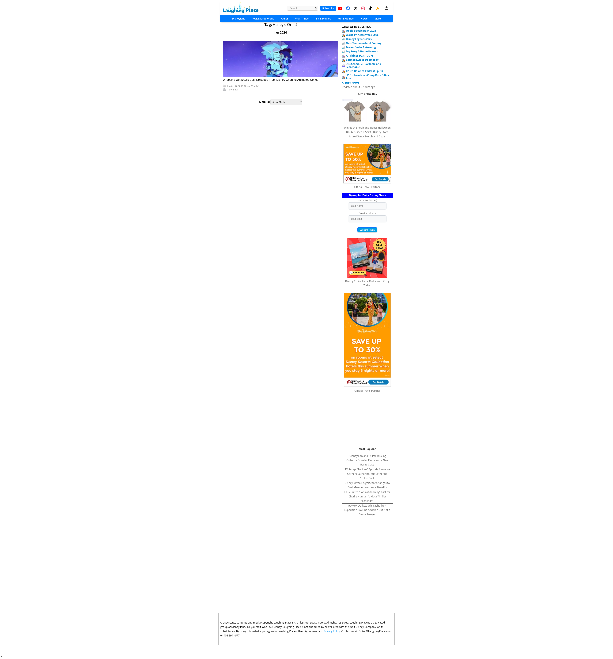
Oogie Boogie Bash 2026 (361, 30)
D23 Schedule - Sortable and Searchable (363, 65)
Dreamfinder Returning (361, 47)
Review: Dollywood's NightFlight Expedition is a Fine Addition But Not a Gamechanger (367, 510)
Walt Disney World (263, 18)
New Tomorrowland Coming (363, 43)
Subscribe (328, 8)
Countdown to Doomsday (362, 60)
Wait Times (302, 18)
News (364, 18)
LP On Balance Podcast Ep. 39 (364, 71)
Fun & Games (346, 18)
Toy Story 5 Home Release (362, 51)
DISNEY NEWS (350, 83)
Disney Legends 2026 (359, 39)
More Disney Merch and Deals (367, 136)
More (378, 18)
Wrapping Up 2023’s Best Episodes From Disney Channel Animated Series (270, 79)
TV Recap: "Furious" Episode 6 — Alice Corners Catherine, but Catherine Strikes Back (367, 474)
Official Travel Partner (367, 187)
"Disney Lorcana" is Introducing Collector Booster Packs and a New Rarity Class (367, 460)
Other (284, 18)
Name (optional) (367, 200)
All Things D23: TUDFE (359, 55)
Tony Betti (232, 89)
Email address (367, 213)
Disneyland (238, 18)
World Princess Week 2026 (362, 35)
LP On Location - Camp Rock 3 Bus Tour (367, 76)
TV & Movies (323, 18)
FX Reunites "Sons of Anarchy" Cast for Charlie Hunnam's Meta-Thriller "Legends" (367, 496)
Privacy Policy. (332, 631)
